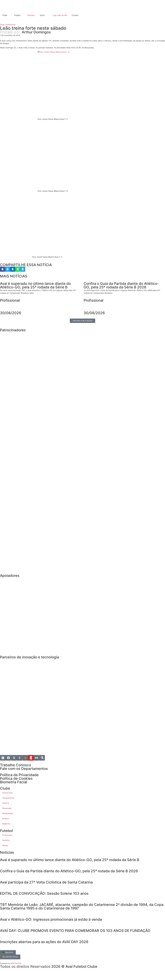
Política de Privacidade (19, 775)
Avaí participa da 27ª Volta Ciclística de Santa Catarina (46, 882)
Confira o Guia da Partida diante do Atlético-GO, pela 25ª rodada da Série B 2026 (69, 871)
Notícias (30, 15)
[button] (2, 269)
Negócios (6, 824)
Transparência (8, 798)
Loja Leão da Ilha (60, 15)
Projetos (5, 818)
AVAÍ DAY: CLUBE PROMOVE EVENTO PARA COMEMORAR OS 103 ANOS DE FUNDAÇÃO (75, 930)
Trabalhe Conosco (15, 765)
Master (5, 845)
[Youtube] (31, 758)
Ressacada (6, 808)
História (5, 803)
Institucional (7, 793)
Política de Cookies (16, 778)
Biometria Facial (13, 782)
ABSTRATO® (16, 963)
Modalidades (7, 813)
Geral (2, 24)
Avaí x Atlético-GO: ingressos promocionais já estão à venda (51, 919)
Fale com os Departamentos (24, 768)
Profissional (10, 24)
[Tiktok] (19, 758)
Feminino (6, 840)
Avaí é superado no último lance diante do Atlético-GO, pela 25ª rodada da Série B (69, 860)
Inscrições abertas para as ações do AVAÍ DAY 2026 (44, 942)
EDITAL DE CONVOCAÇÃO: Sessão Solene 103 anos (44, 893)
